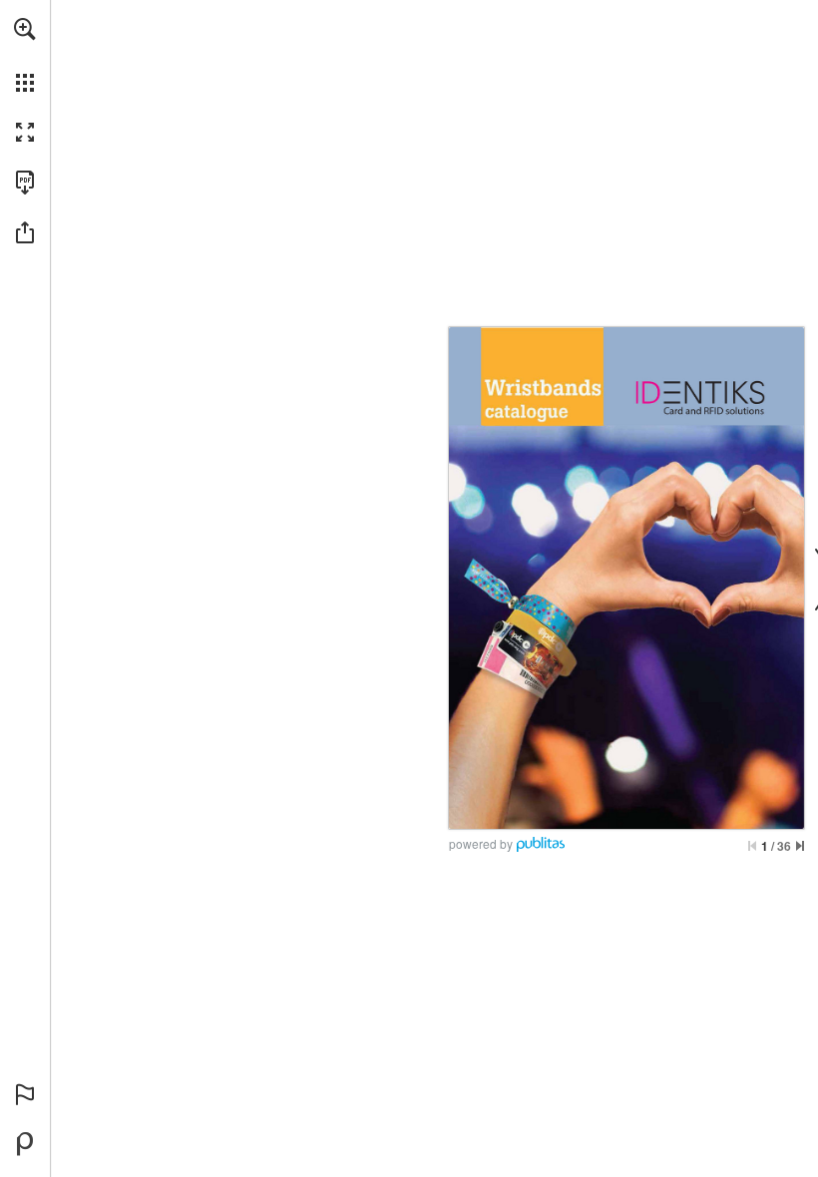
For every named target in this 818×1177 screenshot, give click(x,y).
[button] (25, 29)
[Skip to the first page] (752, 846)
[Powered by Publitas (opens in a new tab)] (25, 1144)
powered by (481, 843)
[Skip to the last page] (800, 846)
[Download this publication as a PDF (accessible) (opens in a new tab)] (25, 182)
